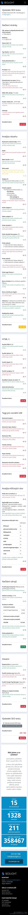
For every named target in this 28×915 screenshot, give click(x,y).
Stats (26, 912)
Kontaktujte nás (14, 861)
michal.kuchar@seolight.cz (13, 880)
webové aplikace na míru (22, 913)
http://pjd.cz (7, 14)
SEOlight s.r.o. (20, 912)
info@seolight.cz (14, 856)
